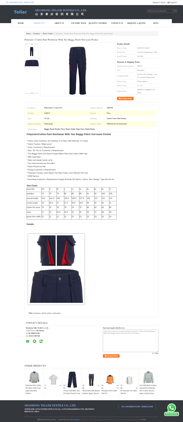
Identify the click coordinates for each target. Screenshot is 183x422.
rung (29, 212)
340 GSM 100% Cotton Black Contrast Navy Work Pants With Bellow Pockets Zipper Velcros (91, 389)
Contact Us (117, 23)
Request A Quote (159, 2)
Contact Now (126, 99)
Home (21, 23)
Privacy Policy (51, 419)
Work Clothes (48, 33)
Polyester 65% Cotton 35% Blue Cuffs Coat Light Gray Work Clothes (33, 389)
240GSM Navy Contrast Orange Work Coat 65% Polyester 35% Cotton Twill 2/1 (110, 389)
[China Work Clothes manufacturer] (20, 12)
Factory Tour (78, 23)
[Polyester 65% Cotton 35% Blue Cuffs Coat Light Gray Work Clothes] (34, 377)
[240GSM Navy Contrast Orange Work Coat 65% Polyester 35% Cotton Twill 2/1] (110, 379)
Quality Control (98, 23)
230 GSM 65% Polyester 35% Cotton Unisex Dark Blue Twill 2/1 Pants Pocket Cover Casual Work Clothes (71, 390)
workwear (37, 313)
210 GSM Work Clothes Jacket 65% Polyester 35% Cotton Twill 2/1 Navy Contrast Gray (147, 389)
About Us (59, 23)
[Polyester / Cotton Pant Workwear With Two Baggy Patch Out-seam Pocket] (78, 69)
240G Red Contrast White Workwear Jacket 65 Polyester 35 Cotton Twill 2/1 (128, 389)
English (173, 2)
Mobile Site (42, 419)
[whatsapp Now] (171, 410)
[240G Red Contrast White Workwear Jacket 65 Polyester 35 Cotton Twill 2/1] (129, 379)
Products (39, 23)
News (155, 23)
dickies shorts (47, 313)
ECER (143, 419)
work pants (57, 313)
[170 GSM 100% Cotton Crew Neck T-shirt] (53, 379)
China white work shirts (66, 419)
